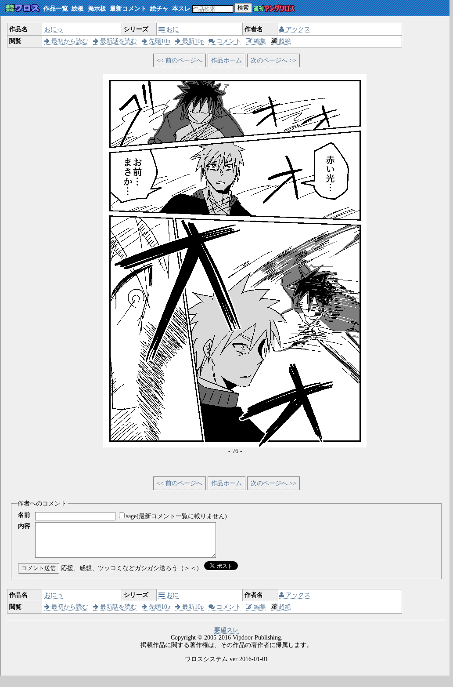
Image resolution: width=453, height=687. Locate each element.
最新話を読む (117, 41)
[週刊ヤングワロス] (274, 9)
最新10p (192, 41)
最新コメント (128, 8)
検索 (243, 7)
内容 (24, 526)
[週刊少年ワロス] (22, 8)
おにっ (53, 29)
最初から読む (69, 41)
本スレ (181, 8)
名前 (24, 515)
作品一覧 (55, 8)
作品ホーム (226, 60)
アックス (297, 29)
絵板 (78, 8)
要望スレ (226, 630)
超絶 (285, 41)
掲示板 (97, 8)
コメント (228, 41)
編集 (259, 41)
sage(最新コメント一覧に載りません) (176, 516)
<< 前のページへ (179, 60)
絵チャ (159, 8)
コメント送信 (39, 568)
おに (172, 29)
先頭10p (158, 41)
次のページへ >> (273, 60)
